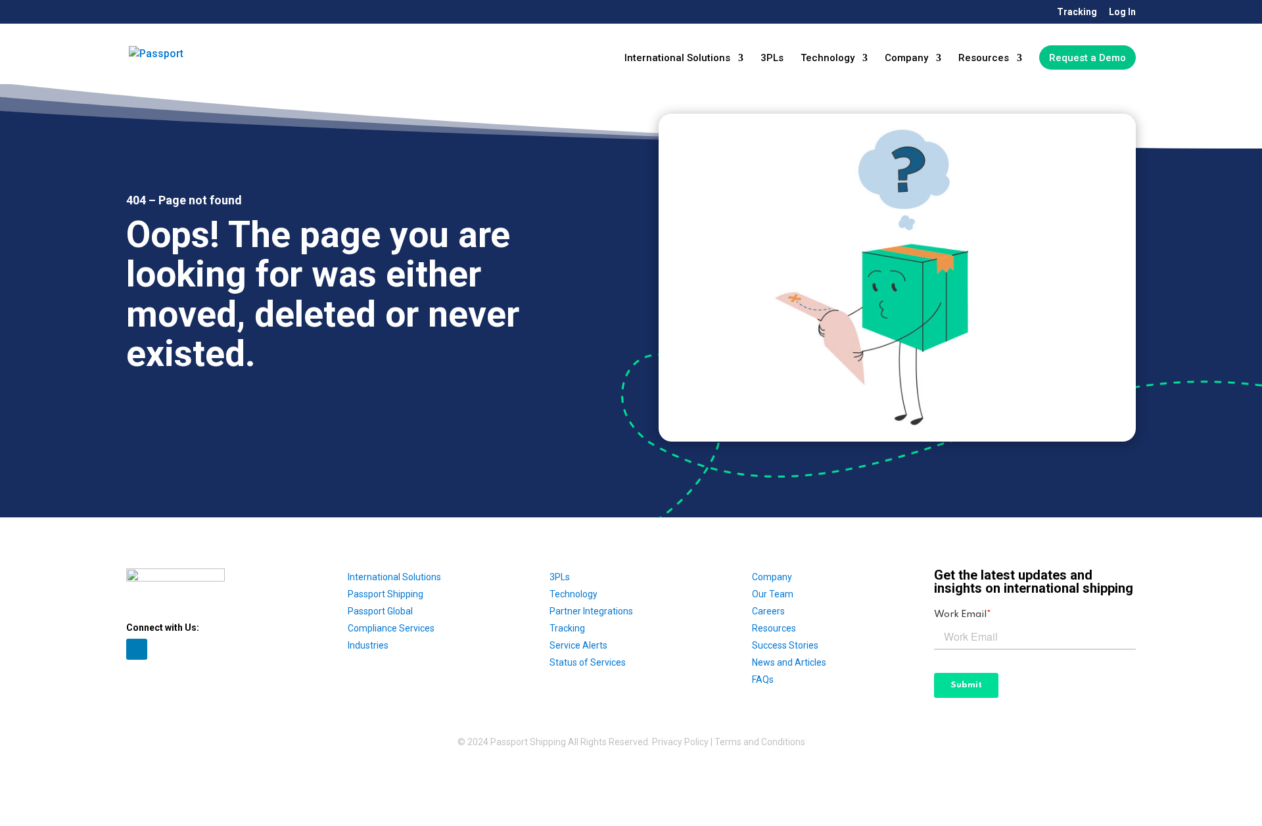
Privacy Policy (680, 742)
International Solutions (677, 58)
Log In (1122, 12)
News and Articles (789, 662)
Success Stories (785, 645)
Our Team (772, 594)
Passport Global (380, 611)
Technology (827, 58)
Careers (768, 611)
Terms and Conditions (759, 742)
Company (906, 58)
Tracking (1077, 12)
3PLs (771, 58)
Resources (983, 58)
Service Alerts (578, 645)
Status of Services (587, 662)
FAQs (763, 679)
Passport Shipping (385, 594)
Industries (368, 645)
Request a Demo (1087, 58)
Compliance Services (391, 628)
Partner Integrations (591, 611)
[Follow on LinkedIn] (136, 649)
